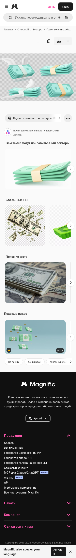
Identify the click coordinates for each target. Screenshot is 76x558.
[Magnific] (38, 385)
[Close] (70, 551)
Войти (66, 6)
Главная (9, 29)
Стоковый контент (16, 468)
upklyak (17, 134)
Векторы (38, 29)
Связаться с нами (18, 526)
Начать (10, 503)
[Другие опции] (38, 41)
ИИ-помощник (13, 448)
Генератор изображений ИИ (22, 452)
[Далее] (59, 118)
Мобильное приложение (20, 487)
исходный (27, 54)
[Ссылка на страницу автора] (7, 132)
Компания (12, 514)
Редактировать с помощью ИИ (35, 118)
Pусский (38, 418)
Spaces (9, 443)
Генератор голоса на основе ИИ (25, 462)
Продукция (13, 435)
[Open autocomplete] (9, 17)
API (6, 482)
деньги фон (34, 361)
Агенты (13, 477)
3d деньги (13, 361)
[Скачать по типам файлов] (68, 41)
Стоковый (23, 29)
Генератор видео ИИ (18, 458)
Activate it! (58, 551)
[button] (38, 418)
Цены (52, 6)
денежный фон (58, 361)
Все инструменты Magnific (21, 492)
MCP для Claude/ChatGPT (26, 472)
